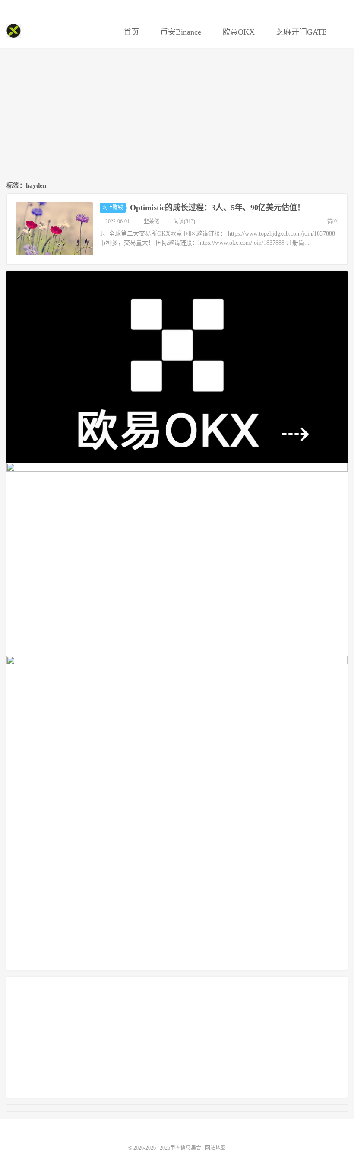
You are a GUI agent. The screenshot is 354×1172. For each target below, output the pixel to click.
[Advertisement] (177, 115)
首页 (130, 32)
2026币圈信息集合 (13, 31)
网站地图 (215, 1148)
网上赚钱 (112, 207)
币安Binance (179, 32)
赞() (332, 221)
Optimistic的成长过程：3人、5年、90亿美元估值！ (217, 207)
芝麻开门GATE (300, 32)
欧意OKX (237, 32)
